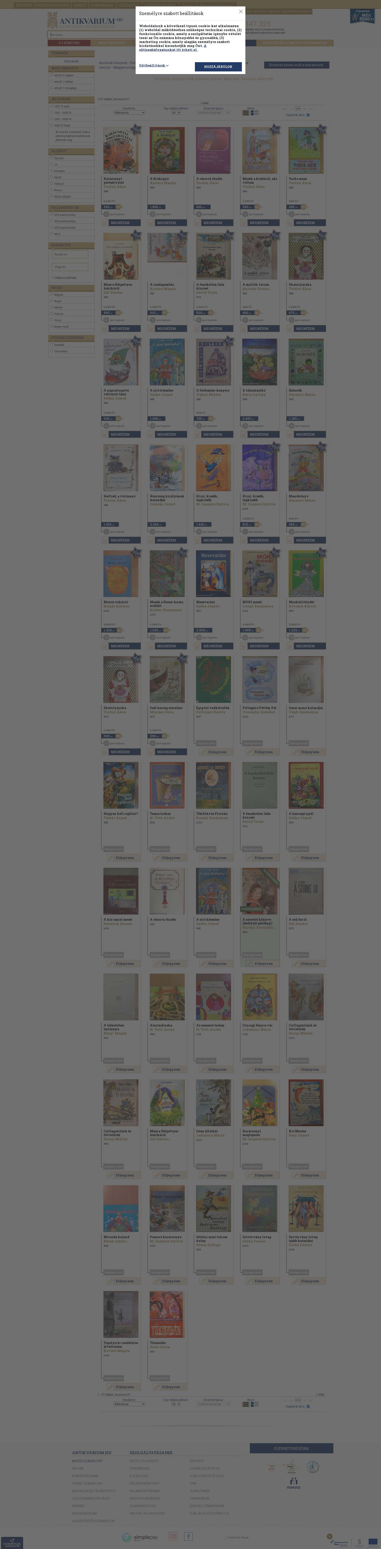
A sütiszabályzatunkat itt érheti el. (173, 47)
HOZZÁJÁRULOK (218, 67)
